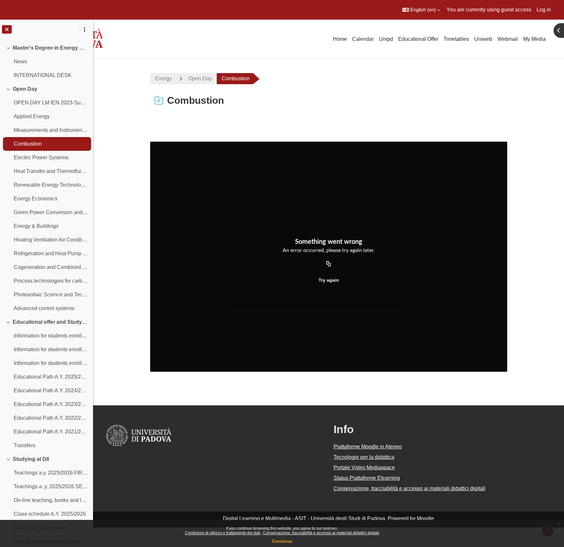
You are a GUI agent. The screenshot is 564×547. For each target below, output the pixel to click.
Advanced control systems (44, 308)
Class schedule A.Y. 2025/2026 (50, 514)
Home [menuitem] (340, 39)
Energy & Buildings (36, 226)
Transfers (24, 445)
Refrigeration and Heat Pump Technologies (51, 253)
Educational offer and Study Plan (50, 322)
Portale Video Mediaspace (364, 467)
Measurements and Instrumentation (51, 130)
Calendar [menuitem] (363, 39)
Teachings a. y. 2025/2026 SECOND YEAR (51, 486)
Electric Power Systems (41, 157)
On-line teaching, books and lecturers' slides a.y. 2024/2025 (51, 500)
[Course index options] (84, 29)
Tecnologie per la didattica (364, 457)
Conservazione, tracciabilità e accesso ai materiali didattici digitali (321, 533)
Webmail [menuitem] (507, 39)
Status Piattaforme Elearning (367, 478)
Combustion (28, 144)
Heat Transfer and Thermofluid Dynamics (51, 171)
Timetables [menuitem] (456, 39)
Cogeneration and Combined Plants (51, 267)
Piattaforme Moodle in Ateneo (368, 446)
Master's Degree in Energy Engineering (50, 48)
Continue (282, 541)
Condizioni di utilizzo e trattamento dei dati (223, 533)
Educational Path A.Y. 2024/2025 (51, 390)
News (20, 61)
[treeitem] (46, 61)
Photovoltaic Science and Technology (51, 294)
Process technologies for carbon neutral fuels (51, 281)
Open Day (25, 89)
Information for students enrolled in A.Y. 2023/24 (51, 363)
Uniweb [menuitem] (483, 39)
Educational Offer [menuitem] (418, 39)
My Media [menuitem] (534, 39)
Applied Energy (32, 116)
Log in (544, 9)
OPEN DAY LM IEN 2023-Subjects (51, 102)
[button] (421, 10)
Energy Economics (35, 198)
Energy (163, 78)
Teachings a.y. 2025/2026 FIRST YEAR (51, 473)
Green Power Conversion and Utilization (51, 212)
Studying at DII (31, 459)
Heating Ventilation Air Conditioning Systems (51, 239)
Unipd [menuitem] (386, 39)
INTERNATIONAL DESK (42, 75)
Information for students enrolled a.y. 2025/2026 (51, 335)
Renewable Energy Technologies (51, 185)
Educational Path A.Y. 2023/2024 (51, 404)
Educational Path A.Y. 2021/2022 (51, 431)
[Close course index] (7, 29)
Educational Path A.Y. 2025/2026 (51, 377)
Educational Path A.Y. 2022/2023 (51, 418)
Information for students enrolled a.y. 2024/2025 (51, 349)
